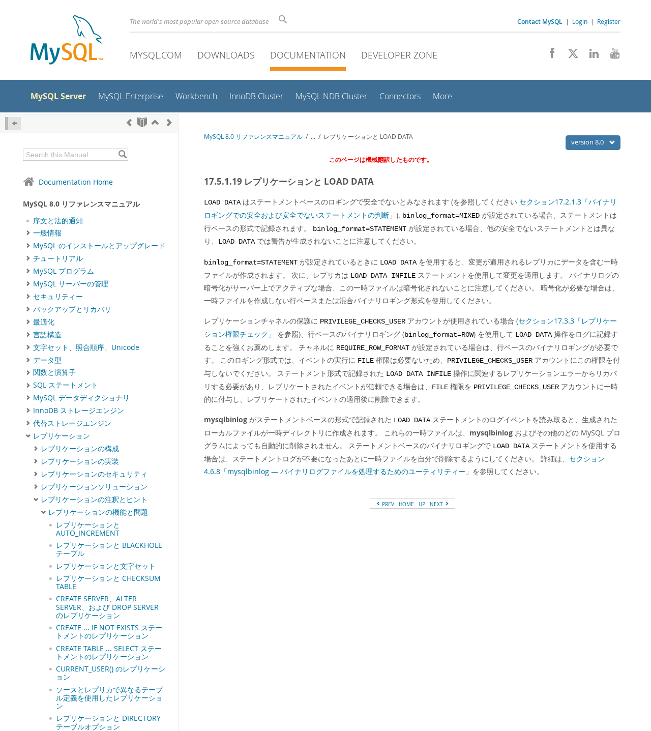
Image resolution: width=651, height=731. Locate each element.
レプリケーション (61, 436)
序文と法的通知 (58, 220)
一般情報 (47, 233)
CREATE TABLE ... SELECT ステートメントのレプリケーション (109, 652)
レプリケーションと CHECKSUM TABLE (108, 582)
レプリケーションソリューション (94, 486)
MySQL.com (156, 55)
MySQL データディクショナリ (81, 397)
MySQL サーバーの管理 (70, 283)
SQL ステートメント (65, 385)
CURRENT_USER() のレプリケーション (110, 673)
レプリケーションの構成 (80, 448)
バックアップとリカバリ (72, 309)
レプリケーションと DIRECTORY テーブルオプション (108, 722)
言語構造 (47, 334)
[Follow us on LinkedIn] (590, 56)
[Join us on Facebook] (548, 56)
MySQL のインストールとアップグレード (99, 245)
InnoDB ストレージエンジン (78, 410)
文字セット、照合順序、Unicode (86, 347)
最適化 (43, 322)
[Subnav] (28, 233)
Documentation (308, 55)
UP (422, 504)
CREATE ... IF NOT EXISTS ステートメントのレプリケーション (109, 631)
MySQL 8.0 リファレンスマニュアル (253, 136)
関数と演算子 (54, 372)
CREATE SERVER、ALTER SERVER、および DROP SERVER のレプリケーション (107, 607)
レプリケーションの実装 (80, 461)
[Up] (155, 122)
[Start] (142, 122)
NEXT (437, 504)
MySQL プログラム (63, 271)
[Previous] (129, 122)
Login (579, 21)
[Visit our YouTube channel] (611, 56)
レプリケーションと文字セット (106, 566)
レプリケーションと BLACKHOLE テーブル (109, 549)
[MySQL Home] (66, 41)
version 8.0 (588, 142)
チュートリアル (58, 258)
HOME (406, 504)
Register (608, 21)
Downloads (226, 55)
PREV (387, 504)
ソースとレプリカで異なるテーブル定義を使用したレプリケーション (109, 698)
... (313, 136)
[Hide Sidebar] (13, 123)
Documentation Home (76, 182)
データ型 (47, 360)
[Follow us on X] (569, 56)
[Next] (169, 122)
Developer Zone (399, 55)
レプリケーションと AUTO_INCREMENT (88, 529)
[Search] (122, 154)
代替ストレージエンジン (72, 423)
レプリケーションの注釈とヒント (94, 499)
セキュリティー (58, 296)
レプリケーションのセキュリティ (94, 474)
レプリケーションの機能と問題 (98, 512)
